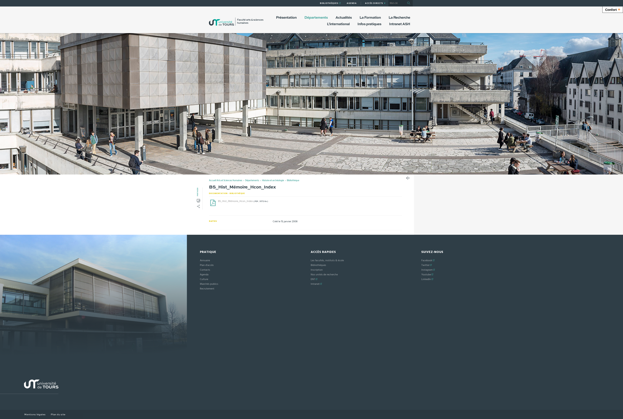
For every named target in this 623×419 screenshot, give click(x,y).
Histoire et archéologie (273, 180)
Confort (612, 9)
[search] (396, 3)
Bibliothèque (293, 180)
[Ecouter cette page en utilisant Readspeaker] (408, 179)
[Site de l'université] (29, 387)
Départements (252, 180)
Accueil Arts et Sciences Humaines (225, 180)
